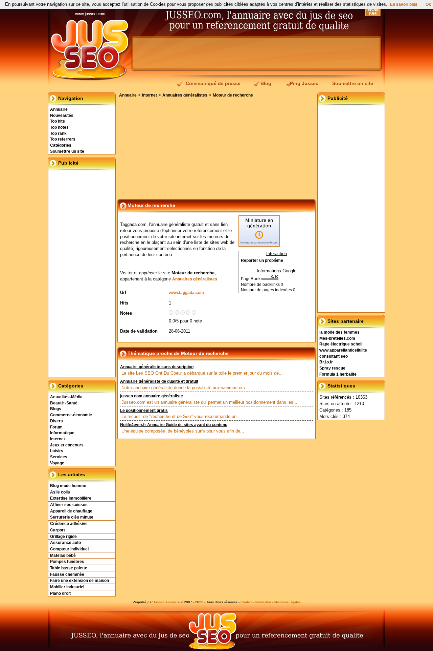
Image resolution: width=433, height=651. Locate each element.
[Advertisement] (256, 53)
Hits (124, 303)
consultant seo (333, 356)
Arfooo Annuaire (167, 602)
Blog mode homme (68, 486)
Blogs (55, 409)
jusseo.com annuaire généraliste (151, 396)
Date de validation (139, 331)
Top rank (58, 133)
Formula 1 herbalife (338, 374)
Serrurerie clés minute (71, 517)
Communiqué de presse (213, 83)
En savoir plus (403, 4)
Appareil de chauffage (71, 511)
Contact (246, 602)
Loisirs (56, 451)
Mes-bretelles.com (337, 338)
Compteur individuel (69, 549)
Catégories (60, 145)
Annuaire (59, 109)
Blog (265, 83)
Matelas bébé (63, 555)
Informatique (62, 433)
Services (58, 457)
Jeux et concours (67, 445)
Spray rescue (332, 368)
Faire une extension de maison (79, 581)
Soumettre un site (352, 83)
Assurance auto (65, 543)
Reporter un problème (262, 260)
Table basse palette (68, 568)
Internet (57, 439)
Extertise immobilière (70, 498)
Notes (126, 313)
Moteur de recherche (233, 95)
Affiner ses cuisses (69, 505)
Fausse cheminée (67, 574)
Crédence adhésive (69, 524)
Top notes (59, 127)
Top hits (57, 121)
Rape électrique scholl (340, 344)
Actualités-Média (66, 397)
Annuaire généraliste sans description (156, 367)
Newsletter (263, 602)
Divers (56, 421)
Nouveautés (61, 115)
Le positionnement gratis (144, 410)
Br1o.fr (326, 362)
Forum (56, 427)
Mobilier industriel (67, 587)
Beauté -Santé (63, 403)
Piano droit (60, 593)
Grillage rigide (63, 536)
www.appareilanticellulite (343, 350)
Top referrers (62, 139)
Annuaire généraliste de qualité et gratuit (159, 381)
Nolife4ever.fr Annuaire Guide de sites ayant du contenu (173, 425)
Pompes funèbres (67, 562)
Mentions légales (287, 602)
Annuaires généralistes (184, 95)
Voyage (57, 463)
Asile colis (60, 492)
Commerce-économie (71, 415)
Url (123, 292)
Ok (428, 4)
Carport (57, 530)
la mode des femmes (339, 332)
